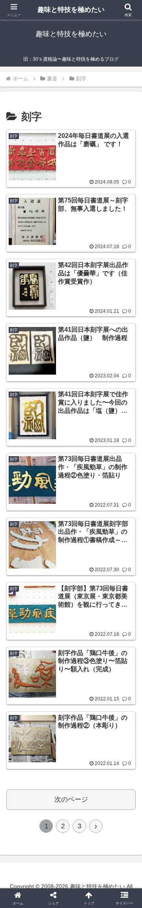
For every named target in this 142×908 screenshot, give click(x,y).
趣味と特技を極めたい (71, 9)
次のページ (71, 799)
